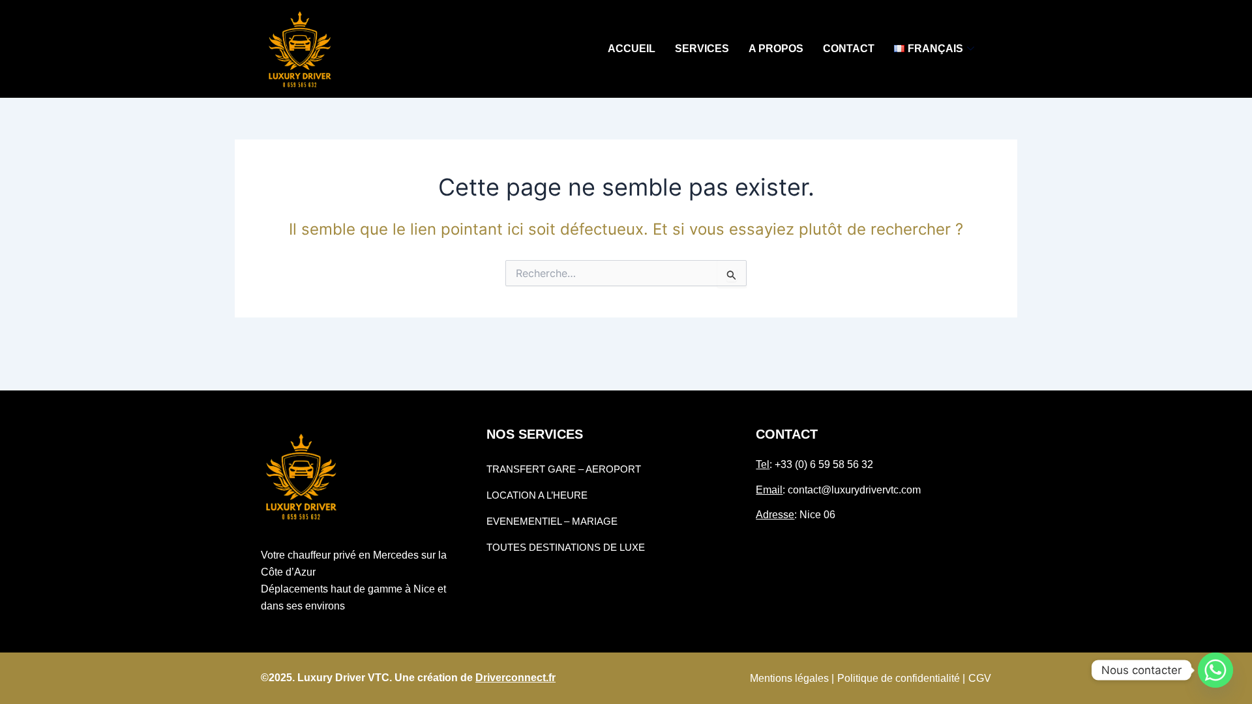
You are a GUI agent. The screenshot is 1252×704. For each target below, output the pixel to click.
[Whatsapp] (1215, 670)
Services (702, 48)
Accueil (631, 48)
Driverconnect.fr (515, 677)
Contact (848, 48)
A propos (776, 48)
